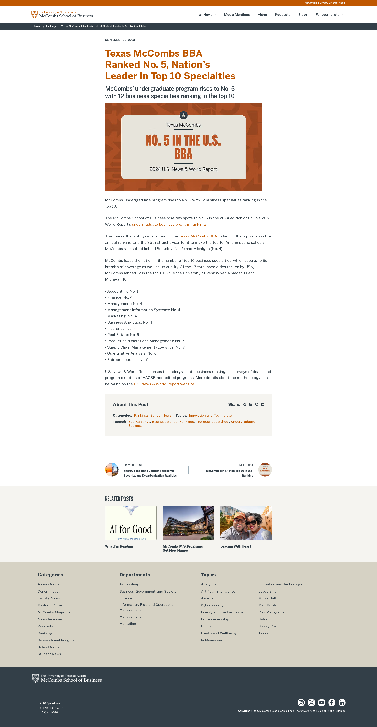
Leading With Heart (235, 546)
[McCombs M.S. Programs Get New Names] (188, 523)
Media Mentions (237, 15)
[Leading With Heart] (246, 523)
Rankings (141, 415)
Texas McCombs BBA (198, 236)
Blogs (303, 15)
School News (160, 415)
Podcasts (282, 15)
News (207, 15)
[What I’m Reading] (131, 523)
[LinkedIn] (262, 404)
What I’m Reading (119, 546)
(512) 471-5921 (50, 712)
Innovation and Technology (210, 415)
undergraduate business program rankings (169, 224)
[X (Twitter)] (250, 404)
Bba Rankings (139, 422)
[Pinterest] (256, 404)
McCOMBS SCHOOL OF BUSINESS (325, 2)
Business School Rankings (173, 422)
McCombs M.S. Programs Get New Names (183, 548)
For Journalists (327, 15)
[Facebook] (244, 404)
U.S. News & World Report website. (164, 384)
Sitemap (341, 711)
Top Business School (212, 422)
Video (262, 15)
